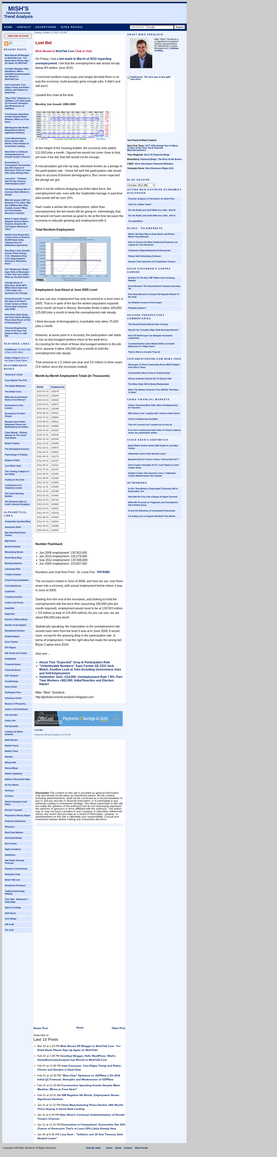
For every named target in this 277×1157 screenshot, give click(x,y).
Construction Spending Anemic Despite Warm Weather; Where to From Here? (17, 118)
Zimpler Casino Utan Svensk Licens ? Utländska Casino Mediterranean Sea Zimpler (152, 474)
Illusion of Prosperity (15, 704)
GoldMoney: (11, 349)
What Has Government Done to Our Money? (16, 398)
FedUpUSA (10, 659)
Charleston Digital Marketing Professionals (149, 250)
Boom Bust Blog (13, 558)
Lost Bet (43, 42)
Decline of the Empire (15, 625)
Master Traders (12, 443)
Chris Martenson (13, 586)
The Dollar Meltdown (15, 386)
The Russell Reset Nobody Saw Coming (148, 324)
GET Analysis (11, 675)
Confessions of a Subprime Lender (13, 486)
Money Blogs (11, 768)
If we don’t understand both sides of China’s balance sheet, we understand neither (154, 431)
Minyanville (10, 762)
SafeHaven (10, 855)
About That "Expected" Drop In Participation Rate (74, 662)
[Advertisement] (63, 766)
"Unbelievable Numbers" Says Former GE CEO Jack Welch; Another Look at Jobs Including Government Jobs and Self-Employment (80, 669)
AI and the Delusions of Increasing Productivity (151, 511)
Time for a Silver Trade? (140, 204)
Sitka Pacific (72, 27)
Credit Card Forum (14, 602)
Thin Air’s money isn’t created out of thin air (150, 424)
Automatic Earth (13, 527)
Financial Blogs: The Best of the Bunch (161, 159)
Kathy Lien (10, 720)
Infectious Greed (13, 698)
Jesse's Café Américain (16, 709)
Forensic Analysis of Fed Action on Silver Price (151, 199)
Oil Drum (9, 790)
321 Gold (9, 930)
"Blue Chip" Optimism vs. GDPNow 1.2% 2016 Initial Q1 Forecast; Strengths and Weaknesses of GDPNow (17, 103)
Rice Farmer (11, 843)
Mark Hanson (11, 740)
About (118, 1148)
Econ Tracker (11, 642)
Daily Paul (10, 614)
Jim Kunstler (11, 715)
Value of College (13, 907)
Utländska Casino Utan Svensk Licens (147, 454)
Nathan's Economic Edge (17, 779)
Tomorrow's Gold (13, 374)
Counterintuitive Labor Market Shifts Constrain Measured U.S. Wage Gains (151, 345)
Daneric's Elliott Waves (16, 619)
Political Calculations (15, 821)
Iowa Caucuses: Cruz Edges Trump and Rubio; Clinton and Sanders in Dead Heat (17, 89)
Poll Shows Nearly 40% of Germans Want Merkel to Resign (17, 192)
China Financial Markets (17, 580)
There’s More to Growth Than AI (144, 352)
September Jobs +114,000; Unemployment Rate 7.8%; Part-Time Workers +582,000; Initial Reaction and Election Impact (81, 680)
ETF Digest (10, 647)
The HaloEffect (135, 221)
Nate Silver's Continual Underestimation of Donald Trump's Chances (17, 154)
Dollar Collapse (12, 358)
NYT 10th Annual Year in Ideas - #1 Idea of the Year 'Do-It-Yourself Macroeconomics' (153, 148)
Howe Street (11, 687)
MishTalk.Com (65, 51)
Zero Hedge (10, 919)
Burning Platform (13, 563)
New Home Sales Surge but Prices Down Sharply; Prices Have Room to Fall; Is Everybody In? (18, 318)
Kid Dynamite (11, 726)
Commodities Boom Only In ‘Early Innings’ (149, 373)
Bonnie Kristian (12, 546)
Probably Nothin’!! (137, 308)
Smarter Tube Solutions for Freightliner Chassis (151, 261)
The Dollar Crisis (13, 391)
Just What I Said (13, 466)
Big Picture (10, 541)
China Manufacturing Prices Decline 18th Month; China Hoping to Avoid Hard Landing (17, 142)
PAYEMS (103, 572)
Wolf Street (10, 913)
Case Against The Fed (16, 380)
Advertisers (45, 27)
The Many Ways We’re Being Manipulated (148, 384)
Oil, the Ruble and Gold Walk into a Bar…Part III (151, 210)
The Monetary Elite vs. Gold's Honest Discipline (17, 502)
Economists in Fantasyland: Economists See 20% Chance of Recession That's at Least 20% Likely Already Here (18, 167)
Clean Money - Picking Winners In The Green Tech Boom (16, 435)
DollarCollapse (12, 636)
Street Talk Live (12, 880)
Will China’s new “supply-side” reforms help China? (154, 413)
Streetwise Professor (15, 885)
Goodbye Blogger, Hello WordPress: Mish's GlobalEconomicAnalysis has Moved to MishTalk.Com (17, 74)
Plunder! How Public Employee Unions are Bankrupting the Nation (16, 424)
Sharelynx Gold (12, 874)
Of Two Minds (12, 785)
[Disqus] (79, 879)
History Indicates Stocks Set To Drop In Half (149, 378)
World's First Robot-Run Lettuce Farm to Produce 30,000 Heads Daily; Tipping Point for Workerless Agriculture (17, 240)
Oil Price (9, 796)
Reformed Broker (13, 838)
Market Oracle (11, 745)
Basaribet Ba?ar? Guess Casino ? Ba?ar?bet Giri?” (153, 459)
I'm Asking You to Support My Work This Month (151, 516)
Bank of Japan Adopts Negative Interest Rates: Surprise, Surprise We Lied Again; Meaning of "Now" (17, 224)
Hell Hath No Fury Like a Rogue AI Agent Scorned (152, 497)
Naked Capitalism (13, 773)
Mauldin (9, 757)
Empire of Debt (12, 460)
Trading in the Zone (14, 480)
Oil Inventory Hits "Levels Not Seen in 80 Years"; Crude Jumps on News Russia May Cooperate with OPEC (17, 304)
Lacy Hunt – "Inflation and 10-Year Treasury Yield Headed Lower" (16, 181)
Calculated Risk (12, 569)
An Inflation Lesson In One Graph (145, 302)
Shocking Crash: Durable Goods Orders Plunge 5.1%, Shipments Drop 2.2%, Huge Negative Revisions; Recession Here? (17, 257)
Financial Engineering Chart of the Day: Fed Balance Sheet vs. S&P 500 (16, 332)
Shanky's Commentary (16, 869)
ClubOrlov (10, 591)
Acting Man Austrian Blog (18, 521)
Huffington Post (13, 692)
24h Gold (9, 924)
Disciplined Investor (15, 631)
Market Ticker (11, 751)
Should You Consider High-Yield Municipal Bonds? (153, 330)
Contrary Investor (13, 597)
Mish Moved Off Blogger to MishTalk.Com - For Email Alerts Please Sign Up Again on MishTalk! (17, 59)
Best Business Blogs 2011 (159, 168)
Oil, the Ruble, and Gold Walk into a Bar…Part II (151, 215)
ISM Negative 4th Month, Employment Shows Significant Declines (17, 130)
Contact (24, 27)
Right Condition (13, 849)
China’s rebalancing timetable (143, 419)
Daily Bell (9, 608)
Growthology (11, 681)
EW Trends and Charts (16, 653)
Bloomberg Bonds (14, 552)
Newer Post (41, 1028)
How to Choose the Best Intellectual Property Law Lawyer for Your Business (153, 243)
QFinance (10, 827)
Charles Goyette (13, 574)
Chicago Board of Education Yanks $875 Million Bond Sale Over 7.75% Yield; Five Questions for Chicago (16, 288)
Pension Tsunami (13, 810)
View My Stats (93, 1148)
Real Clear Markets (14, 832)
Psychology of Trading (16, 454)
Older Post (118, 1028)
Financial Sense (13, 664)
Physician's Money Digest (17, 815)
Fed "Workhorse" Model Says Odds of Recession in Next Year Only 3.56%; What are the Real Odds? (17, 273)
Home (8, 27)
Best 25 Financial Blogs (157, 154)
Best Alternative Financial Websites (154, 163)
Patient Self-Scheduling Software (144, 256)
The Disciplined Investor (17, 449)
